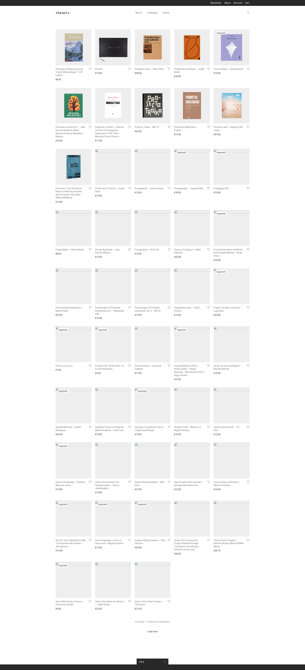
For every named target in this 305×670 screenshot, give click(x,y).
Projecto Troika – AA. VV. (147, 127)
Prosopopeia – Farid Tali (147, 249)
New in (139, 12)
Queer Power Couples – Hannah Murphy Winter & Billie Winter (229, 543)
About (227, 3)
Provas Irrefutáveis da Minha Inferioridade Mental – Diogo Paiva (228, 252)
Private (98, 69)
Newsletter (215, 3)
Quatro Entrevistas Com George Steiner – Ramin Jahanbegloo (107, 485)
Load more (152, 631)
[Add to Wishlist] (90, 69)
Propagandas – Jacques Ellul (188, 188)
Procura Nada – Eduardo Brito (228, 69)
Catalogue (152, 12)
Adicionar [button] (59, 79)
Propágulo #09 (221, 188)
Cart (247, 3)
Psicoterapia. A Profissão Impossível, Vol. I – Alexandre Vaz (109, 310)
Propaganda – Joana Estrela (149, 188)
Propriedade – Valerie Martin (70, 249)
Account (238, 3)
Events (166, 12)
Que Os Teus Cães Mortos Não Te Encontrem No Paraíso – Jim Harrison (71, 543)
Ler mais (217, 73)
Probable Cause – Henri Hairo (149, 69)
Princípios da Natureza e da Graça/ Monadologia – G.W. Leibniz (69, 72)
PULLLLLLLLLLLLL (64, 366)
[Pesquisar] (248, 12)
